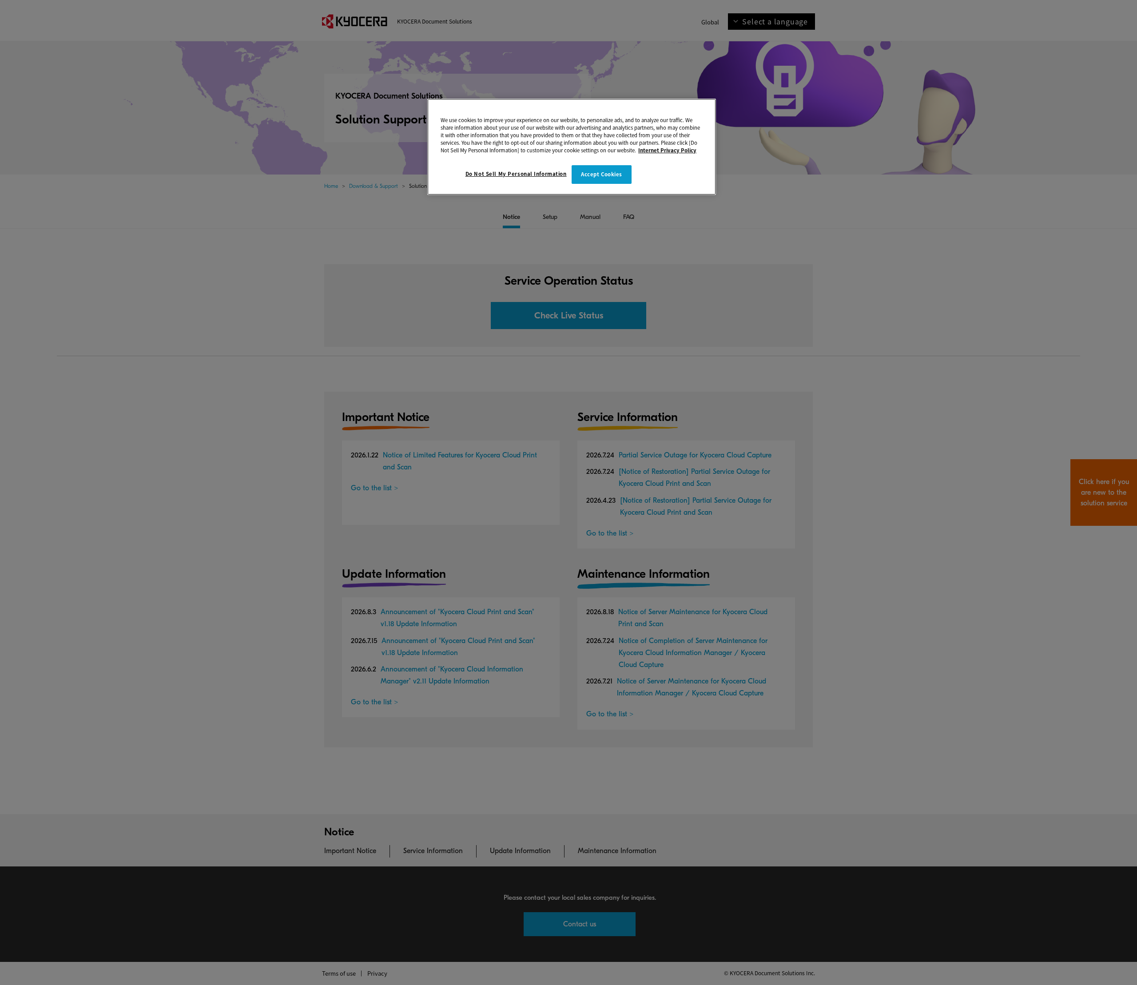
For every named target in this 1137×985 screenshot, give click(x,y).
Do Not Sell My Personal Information (516, 173)
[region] (571, 147)
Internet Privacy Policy (667, 150)
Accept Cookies (601, 174)
